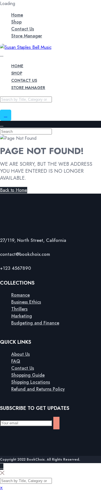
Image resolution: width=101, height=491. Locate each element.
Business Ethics (26, 302)
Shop (16, 22)
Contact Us (22, 29)
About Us (20, 354)
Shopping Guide (28, 375)
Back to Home (13, 190)
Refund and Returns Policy (38, 389)
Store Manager (26, 36)
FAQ (15, 361)
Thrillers (19, 309)
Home (17, 15)
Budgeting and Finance (35, 323)
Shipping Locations (30, 382)
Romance (20, 295)
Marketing (21, 316)
